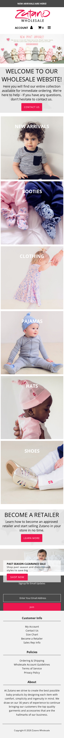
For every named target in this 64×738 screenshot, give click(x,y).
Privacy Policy (32, 672)
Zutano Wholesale (41, 730)
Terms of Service (32, 668)
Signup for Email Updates (32, 583)
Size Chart (32, 634)
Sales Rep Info (31, 642)
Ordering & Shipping (32, 660)
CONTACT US (31, 107)
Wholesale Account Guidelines (32, 664)
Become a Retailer (32, 638)
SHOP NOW (17, 577)
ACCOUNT (22, 28)
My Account (32, 626)
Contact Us (32, 630)
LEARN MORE (32, 538)
